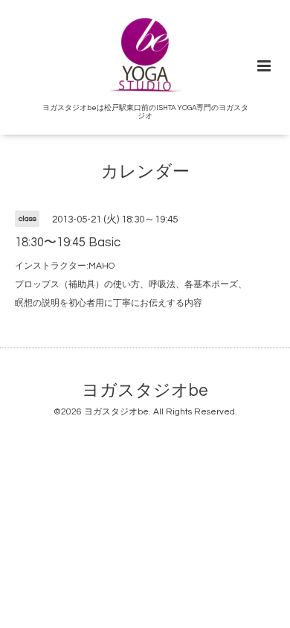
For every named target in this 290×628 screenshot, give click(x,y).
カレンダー (145, 172)
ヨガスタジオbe (145, 391)
